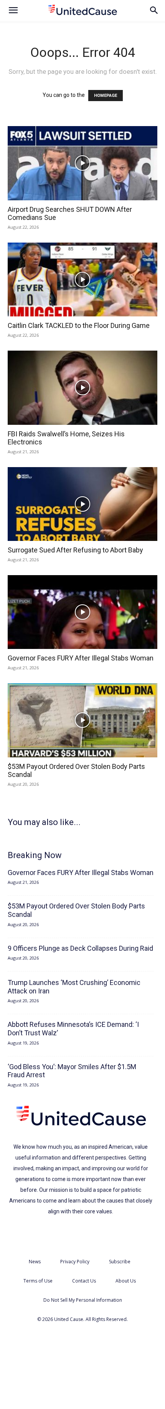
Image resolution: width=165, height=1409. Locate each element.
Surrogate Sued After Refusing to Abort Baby (75, 550)
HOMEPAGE (105, 95)
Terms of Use (38, 1281)
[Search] (154, 10)
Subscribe (119, 1261)
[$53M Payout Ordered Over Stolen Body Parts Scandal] (82, 720)
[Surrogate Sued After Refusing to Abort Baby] (82, 504)
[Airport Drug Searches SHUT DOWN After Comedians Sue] (82, 163)
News (35, 1261)
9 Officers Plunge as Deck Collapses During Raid (80, 948)
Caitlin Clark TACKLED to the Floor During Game (79, 325)
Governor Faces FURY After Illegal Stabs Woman (80, 658)
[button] (13, 10)
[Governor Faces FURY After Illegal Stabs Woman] (82, 612)
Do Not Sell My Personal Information (82, 1300)
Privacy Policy (74, 1261)
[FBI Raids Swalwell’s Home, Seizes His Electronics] (82, 388)
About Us (126, 1281)
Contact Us (84, 1281)
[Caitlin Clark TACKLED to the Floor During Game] (82, 280)
